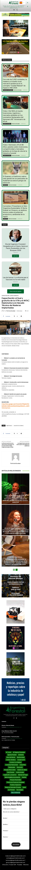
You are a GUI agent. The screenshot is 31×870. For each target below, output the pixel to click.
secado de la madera (18, 425)
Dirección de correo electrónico (11, 812)
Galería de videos (7, 123)
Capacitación (5, 295)
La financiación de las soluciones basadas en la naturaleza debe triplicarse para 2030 (8, 445)
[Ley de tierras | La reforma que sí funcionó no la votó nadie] (15, 268)
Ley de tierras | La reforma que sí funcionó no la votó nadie (15, 278)
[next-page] (17, 570)
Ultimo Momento (14, 295)
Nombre (5, 818)
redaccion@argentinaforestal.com (14, 738)
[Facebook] (27, 6)
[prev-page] (14, 570)
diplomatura (9, 425)
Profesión (6, 830)
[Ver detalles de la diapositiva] (15, 14)
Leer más (15, 256)
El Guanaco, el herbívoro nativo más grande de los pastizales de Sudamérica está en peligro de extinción (15, 179)
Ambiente (5, 185)
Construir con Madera (8, 90)
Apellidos (5, 824)
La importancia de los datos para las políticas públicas (23, 444)
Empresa (5, 837)
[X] (27, 2)
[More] (21, 316)
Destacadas (15, 493)
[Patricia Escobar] (3, 311)
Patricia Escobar (18, 90)
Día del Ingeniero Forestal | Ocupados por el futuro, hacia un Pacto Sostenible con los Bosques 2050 (15, 247)
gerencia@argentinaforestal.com (13, 727)
